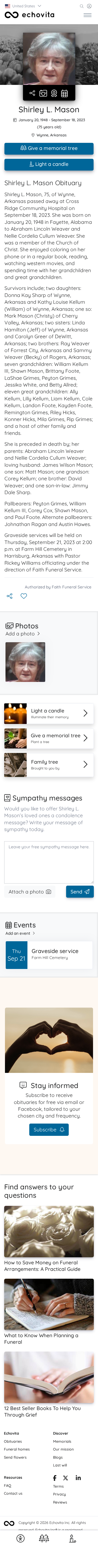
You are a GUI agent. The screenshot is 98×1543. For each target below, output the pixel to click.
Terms (58, 1486)
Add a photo (20, 633)
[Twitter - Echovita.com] (65, 1478)
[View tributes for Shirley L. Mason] (54, 93)
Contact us (13, 1493)
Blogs (58, 1457)
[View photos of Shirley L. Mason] (49, 59)
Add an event (17, 933)
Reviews (60, 1502)
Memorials (62, 1441)
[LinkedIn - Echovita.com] (78, 1478)
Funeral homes (17, 1449)
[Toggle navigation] (87, 15)
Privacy (59, 1494)
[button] (23, 6)
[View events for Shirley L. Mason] (64, 93)
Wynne (42, 135)
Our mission (63, 1449)
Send (76, 892)
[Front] (29, 14)
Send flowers (15, 1457)
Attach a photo (26, 892)
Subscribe (46, 1129)
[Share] (32, 93)
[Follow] (24, 596)
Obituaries (13, 1441)
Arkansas (58, 135)
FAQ (7, 1485)
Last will (60, 1465)
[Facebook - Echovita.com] (54, 1478)
